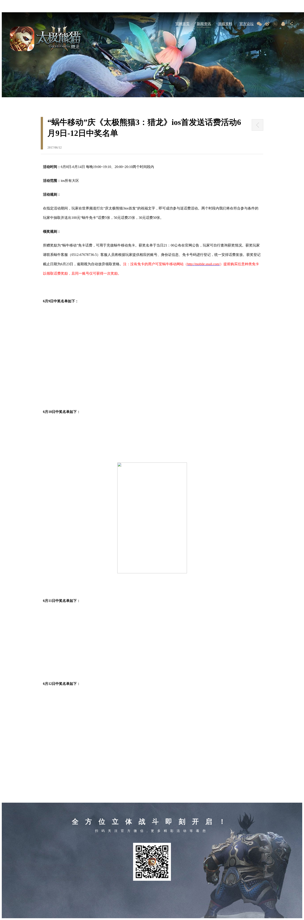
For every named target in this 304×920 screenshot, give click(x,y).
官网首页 (182, 24)
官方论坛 (246, 24)
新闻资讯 (204, 24)
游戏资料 (225, 24)
